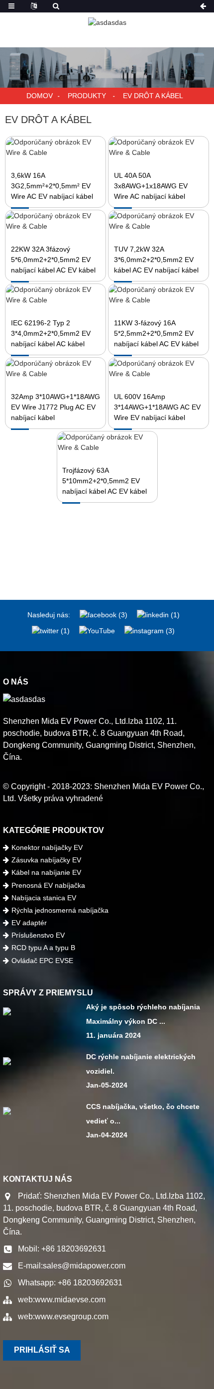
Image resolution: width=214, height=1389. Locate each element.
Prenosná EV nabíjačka (48, 885)
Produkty (87, 96)
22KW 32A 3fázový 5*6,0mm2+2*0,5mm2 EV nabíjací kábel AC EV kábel (53, 259)
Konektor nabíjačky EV (47, 847)
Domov (39, 96)
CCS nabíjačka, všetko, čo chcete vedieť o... (143, 1114)
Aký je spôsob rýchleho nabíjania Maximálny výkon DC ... (143, 1014)
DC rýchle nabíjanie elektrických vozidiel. (141, 1064)
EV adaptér (29, 923)
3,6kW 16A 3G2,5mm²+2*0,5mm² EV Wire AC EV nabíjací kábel (52, 185)
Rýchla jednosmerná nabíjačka (59, 910)
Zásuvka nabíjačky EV (46, 860)
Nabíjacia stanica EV (43, 898)
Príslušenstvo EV (38, 935)
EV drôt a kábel (153, 96)
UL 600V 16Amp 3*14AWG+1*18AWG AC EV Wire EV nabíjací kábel (157, 407)
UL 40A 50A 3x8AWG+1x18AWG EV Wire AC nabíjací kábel (151, 185)
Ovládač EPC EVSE (42, 961)
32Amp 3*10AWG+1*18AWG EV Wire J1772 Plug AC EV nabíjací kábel (55, 407)
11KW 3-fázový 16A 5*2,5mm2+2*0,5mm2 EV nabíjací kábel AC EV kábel (156, 333)
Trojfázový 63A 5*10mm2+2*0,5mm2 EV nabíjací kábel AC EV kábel (104, 480)
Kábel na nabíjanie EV (46, 872)
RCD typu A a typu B (43, 948)
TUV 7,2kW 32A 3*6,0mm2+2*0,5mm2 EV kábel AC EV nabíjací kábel (156, 259)
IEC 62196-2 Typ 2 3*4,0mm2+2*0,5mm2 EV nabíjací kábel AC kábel (51, 333)
